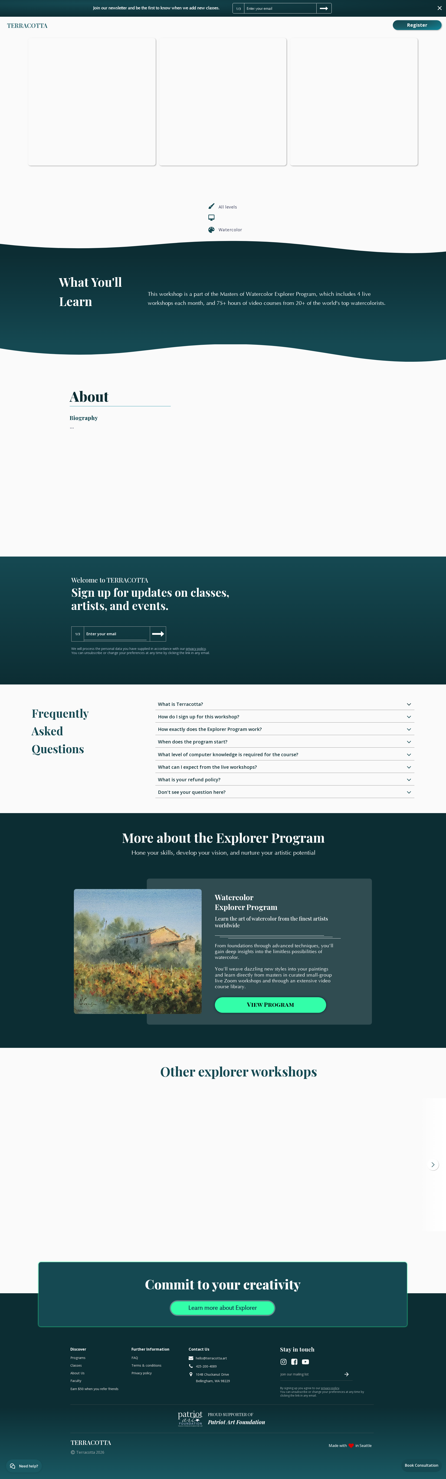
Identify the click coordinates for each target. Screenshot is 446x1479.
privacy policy (196, 648)
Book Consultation (421, 1465)
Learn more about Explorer (222, 1308)
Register (417, 25)
